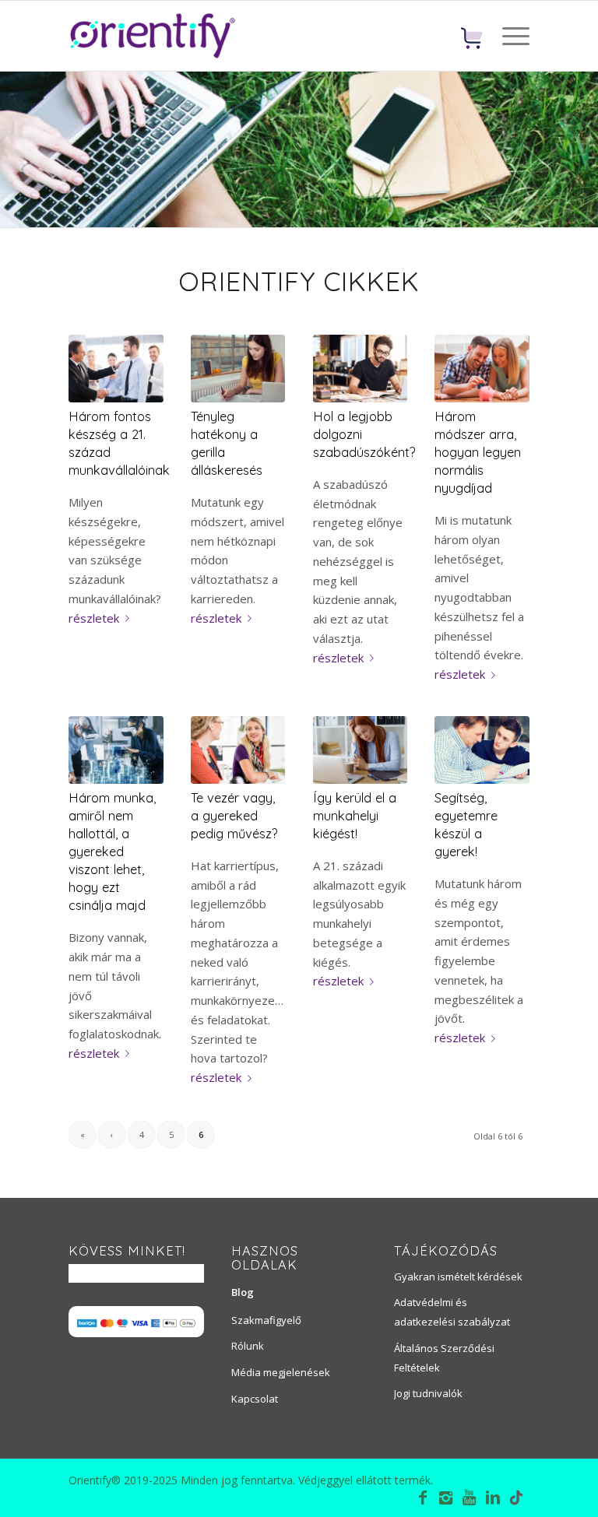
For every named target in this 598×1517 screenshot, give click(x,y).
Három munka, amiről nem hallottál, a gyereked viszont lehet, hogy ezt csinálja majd (112, 851)
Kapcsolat (254, 1399)
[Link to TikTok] (516, 1500)
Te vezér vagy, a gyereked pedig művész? (234, 815)
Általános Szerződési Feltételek (444, 1358)
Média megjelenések (280, 1372)
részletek (94, 618)
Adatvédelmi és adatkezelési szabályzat (452, 1312)
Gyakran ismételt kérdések (458, 1276)
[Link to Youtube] (469, 1497)
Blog (242, 1292)
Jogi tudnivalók (428, 1393)
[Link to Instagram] (446, 1497)
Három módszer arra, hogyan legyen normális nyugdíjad (477, 452)
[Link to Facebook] (422, 1497)
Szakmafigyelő (266, 1320)
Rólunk (247, 1346)
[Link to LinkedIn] (493, 1497)
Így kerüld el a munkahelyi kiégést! (354, 815)
